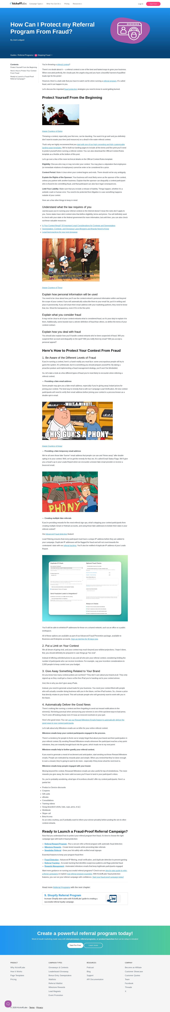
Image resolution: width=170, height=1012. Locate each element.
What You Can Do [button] (53, 4)
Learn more (93, 945)
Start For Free (75, 945)
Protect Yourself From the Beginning (23, 67)
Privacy (39, 1007)
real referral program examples (79, 874)
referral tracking (70, 546)
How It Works (16, 971)
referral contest (63, 65)
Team (127, 979)
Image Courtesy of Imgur (52, 446)
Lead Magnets (55, 991)
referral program (109, 81)
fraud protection (70, 89)
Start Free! (153, 4)
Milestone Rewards (53, 847)
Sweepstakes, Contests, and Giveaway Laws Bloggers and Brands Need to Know (75, 229)
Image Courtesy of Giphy (52, 131)
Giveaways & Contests (58, 967)
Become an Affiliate (133, 967)
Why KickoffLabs (17, 967)
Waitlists (52, 979)
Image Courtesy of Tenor (52, 288)
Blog (89, 971)
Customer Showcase (134, 971)
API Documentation (95, 979)
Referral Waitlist (55, 983)
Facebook (129, 983)
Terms (32, 1007)
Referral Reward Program (56, 844)
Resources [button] (77, 4)
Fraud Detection (52, 860)
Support (90, 975)
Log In (140, 4)
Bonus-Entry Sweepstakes (60, 975)
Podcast (90, 967)
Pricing (66, 4)
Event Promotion (56, 995)
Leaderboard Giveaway (58, 971)
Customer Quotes (132, 975)
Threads (128, 987)
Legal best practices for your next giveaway (59, 232)
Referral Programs (25, 55)
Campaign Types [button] (35, 4)
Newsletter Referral (53, 850)
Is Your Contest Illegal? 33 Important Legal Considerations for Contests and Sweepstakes (78, 226)
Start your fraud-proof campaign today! (108, 877)
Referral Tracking (52, 863)
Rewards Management (54, 866)
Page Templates (17, 975)
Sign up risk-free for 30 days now (84, 639)
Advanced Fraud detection (56, 534)
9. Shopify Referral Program (62, 895)
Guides (13, 55)
